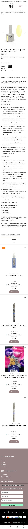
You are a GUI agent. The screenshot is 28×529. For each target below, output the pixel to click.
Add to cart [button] (14, 291)
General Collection (19, 11)
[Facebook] (4, 512)
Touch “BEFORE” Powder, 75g (14, 275)
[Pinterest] (12, 512)
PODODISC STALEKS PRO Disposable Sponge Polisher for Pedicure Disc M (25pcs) (14, 376)
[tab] (13, 77)
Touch (14, 281)
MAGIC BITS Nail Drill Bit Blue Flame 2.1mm (14, 425)
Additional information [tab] (14, 77)
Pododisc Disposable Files (14, 374)
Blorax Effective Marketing (19, 522)
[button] (2, 6)
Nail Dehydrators (14, 274)
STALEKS (14, 381)
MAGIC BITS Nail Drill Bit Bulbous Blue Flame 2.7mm (14, 326)
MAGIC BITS (14, 331)
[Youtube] (23, 512)
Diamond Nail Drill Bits (14, 324)
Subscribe (12, 505)
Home (2, 11)
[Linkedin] (16, 512)
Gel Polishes (9, 11)
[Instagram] (8, 512)
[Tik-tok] (19, 512)
